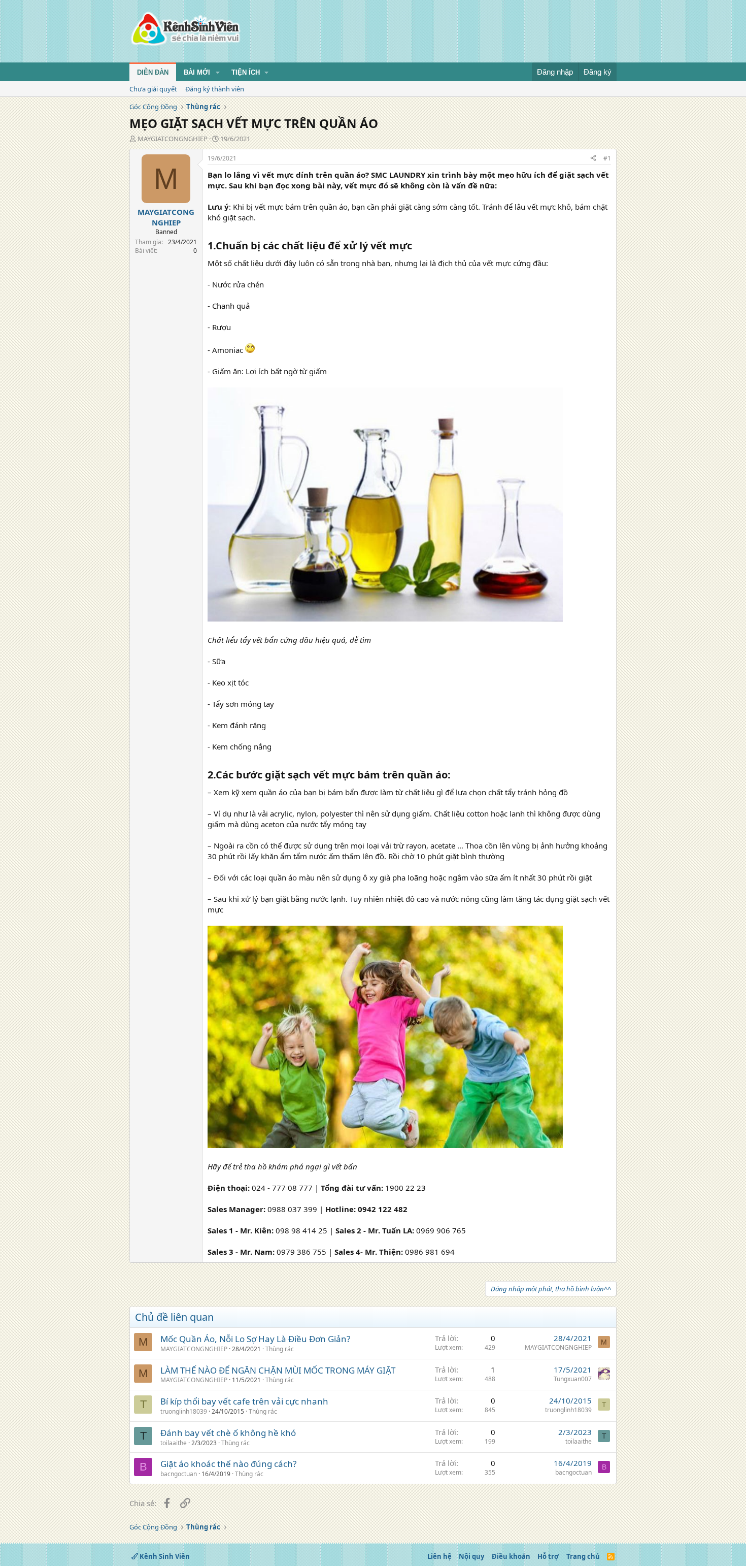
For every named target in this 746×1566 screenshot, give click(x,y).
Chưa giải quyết (153, 88)
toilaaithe (173, 1443)
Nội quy (471, 1556)
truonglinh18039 (183, 1411)
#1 (607, 158)
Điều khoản (511, 1556)
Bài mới (197, 72)
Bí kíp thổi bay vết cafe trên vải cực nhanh (244, 1401)
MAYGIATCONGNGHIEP (173, 138)
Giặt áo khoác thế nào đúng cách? (228, 1464)
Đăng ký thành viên (214, 88)
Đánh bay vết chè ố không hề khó (228, 1433)
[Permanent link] (417, 246)
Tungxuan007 (573, 1379)
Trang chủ (583, 1556)
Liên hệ (439, 1556)
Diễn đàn (152, 72)
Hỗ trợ (548, 1556)
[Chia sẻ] (593, 159)
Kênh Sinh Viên (164, 1556)
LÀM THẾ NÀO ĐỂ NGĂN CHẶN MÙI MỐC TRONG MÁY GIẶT (277, 1370)
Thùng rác (279, 1349)
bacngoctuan (178, 1474)
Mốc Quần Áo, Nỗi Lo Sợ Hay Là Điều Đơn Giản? (255, 1339)
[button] (217, 72)
